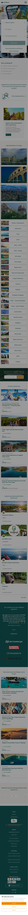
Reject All (14, 910)
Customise (14, 906)
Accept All (14, 903)
